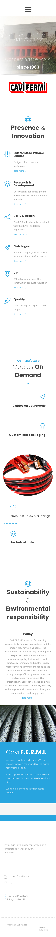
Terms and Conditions (16, 876)
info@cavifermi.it (16, 899)
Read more (18, 170)
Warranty (9, 879)
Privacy (8, 882)
